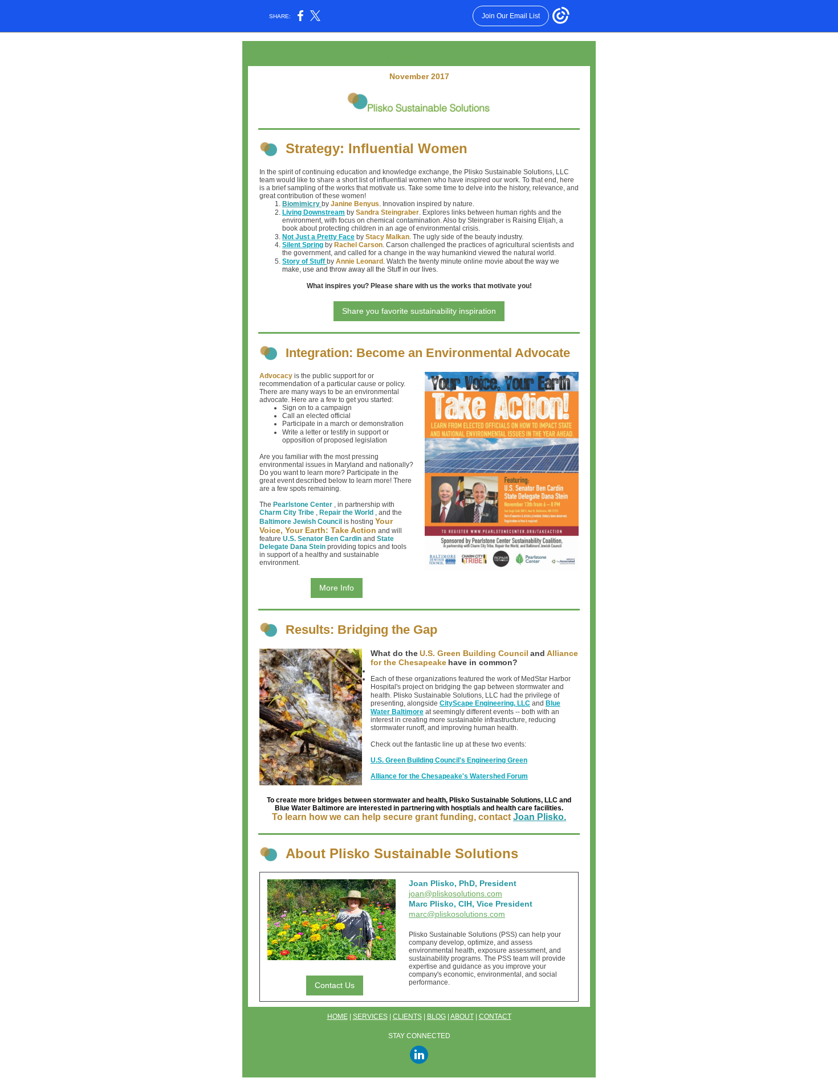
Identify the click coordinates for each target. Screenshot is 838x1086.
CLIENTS (407, 1017)
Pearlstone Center (302, 505)
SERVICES (370, 1017)
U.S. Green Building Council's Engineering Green (449, 760)
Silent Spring (302, 245)
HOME (337, 1017)
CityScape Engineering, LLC (485, 703)
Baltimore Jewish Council (300, 522)
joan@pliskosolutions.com (455, 893)
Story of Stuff (304, 261)
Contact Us (335, 985)
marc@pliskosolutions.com (457, 914)
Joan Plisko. (539, 817)
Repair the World (346, 513)
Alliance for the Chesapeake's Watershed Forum (449, 776)
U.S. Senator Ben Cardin (323, 539)
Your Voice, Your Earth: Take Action (326, 526)
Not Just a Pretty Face (318, 237)
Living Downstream (313, 212)
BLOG (436, 1017)
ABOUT (462, 1017)
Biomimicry (302, 204)
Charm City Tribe (286, 513)
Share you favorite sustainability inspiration (419, 310)
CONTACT (495, 1017)
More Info (336, 587)
